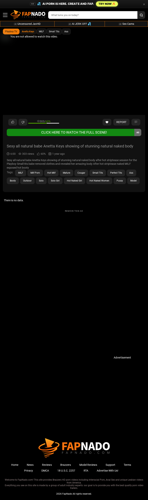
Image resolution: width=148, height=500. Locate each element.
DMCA (45, 470)
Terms (127, 464)
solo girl (55, 180)
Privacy (28, 470)
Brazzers (65, 464)
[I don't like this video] (22, 122)
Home (14, 464)
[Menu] (5, 15)
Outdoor (27, 180)
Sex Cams (126, 23)
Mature (66, 172)
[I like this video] (12, 122)
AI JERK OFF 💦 (80, 23)
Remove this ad (74, 211)
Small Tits (54, 31)
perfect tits (116, 172)
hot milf (51, 172)
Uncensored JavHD (27, 23)
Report (121, 122)
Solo (41, 180)
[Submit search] (141, 15)
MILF (41, 31)
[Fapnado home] (74, 457)
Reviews (47, 464)
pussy (120, 180)
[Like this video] (107, 122)
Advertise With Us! (107, 470)
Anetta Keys (28, 31)
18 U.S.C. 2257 (66, 470)
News (30, 464)
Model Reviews (88, 464)
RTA (86, 470)
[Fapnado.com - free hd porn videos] (28, 15)
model (133, 180)
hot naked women (99, 180)
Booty (13, 180)
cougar (81, 172)
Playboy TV (11, 31)
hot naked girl (74, 180)
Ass (66, 31)
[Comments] (135, 122)
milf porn (35, 172)
